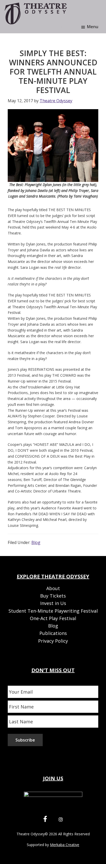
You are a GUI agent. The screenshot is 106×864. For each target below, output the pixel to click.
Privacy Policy (53, 641)
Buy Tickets (53, 596)
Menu (92, 26)
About (53, 588)
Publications (53, 633)
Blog (35, 542)
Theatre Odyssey (30, 833)
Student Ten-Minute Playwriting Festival (53, 611)
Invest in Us (53, 603)
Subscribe (25, 740)
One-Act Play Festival (53, 618)
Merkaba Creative (64, 844)
